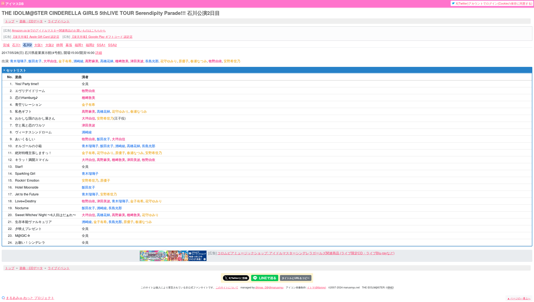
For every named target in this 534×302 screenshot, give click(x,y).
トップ (9, 21)
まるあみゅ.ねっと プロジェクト (30, 297)
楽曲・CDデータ (31, 21)
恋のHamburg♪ (26, 97)
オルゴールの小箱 (28, 145)
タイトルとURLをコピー (296, 278)
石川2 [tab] (27, 44)
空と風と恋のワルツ (30, 125)
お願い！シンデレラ (30, 242)
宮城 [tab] (6, 44)
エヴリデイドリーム (30, 90)
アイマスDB (14, 4)
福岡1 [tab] (79, 44)
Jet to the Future (27, 194)
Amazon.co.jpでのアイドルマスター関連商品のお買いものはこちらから (59, 30)
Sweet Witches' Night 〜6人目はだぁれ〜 (45, 214)
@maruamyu (276, 287)
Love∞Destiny (25, 201)
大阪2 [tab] (49, 44)
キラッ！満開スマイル (31, 159)
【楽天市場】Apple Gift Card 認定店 (35, 36)
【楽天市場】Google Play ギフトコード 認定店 (101, 36)
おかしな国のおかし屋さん (35, 118)
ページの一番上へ (518, 298)
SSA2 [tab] (112, 44)
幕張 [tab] (68, 44)
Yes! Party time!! (27, 83)
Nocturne (22, 207)
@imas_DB (261, 287)
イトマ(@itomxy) (316, 287)
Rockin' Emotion (27, 180)
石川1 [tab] (16, 44)
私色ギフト (23, 111)
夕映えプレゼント (28, 228)
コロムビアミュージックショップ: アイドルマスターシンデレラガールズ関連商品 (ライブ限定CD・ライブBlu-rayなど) (305, 253)
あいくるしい (25, 138)
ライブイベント (59, 21)
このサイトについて (227, 287)
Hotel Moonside (26, 187)
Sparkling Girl (25, 173)
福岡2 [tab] (90, 44)
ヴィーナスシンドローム (33, 132)
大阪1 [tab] (38, 44)
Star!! (19, 166)
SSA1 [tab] (101, 44)
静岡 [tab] (59, 44)
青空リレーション (28, 104)
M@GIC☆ (22, 235)
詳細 (98, 52)
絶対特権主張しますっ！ (33, 152)
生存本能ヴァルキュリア (33, 221)
